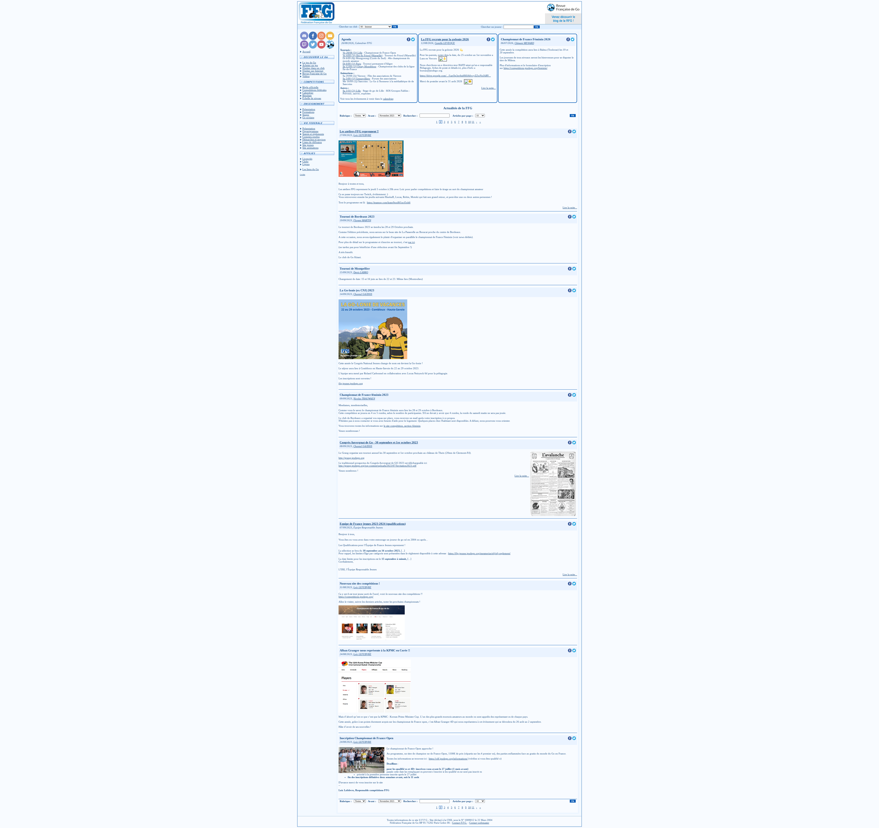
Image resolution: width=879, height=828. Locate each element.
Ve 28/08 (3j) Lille (352, 52)
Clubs (305, 161)
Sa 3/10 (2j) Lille (352, 90)
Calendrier (307, 92)
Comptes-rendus (311, 136)
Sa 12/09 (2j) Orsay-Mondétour (359, 66)
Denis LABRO (360, 272)
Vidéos (305, 76)
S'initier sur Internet (312, 70)
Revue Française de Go (314, 73)
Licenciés (307, 158)
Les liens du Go (310, 169)
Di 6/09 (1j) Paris (352, 63)
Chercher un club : (349, 26)
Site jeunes (308, 145)
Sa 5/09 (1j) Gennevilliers (356, 78)
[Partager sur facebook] (409, 40)
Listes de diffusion (312, 142)
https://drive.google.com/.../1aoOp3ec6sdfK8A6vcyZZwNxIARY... (455, 75)
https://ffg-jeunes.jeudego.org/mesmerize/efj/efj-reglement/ (479, 553)
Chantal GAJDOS (362, 294)
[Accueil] (316, 13)
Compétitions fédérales (314, 90)
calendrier (388, 98)
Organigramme (310, 131)
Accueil (306, 51)
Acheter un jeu (310, 65)
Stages (305, 114)
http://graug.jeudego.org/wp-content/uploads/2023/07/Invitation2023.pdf (377, 465)
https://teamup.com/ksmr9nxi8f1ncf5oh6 (388, 202)
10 (469, 121)
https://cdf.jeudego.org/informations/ (448, 758)
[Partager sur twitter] (413, 40)
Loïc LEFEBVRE (362, 135)
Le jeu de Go (309, 62)
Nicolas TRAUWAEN (364, 398)
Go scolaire (308, 117)
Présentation (308, 109)
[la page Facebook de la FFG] (313, 39)
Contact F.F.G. (459, 822)
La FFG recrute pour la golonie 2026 (445, 39)
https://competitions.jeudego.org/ (356, 596)
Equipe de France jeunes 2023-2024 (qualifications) (373, 523)
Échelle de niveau (311, 98)
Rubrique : (346, 115)
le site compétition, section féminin (402, 425)
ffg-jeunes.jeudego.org (351, 383)
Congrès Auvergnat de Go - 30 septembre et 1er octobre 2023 (379, 442)
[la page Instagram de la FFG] (321, 39)
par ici (411, 242)
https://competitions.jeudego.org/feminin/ (525, 68)
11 (473, 121)
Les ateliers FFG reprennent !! (359, 131)
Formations (308, 112)
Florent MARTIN (362, 220)
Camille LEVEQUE (445, 43)
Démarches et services (314, 139)
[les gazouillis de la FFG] (313, 47)
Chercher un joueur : (492, 26)
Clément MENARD (524, 43)
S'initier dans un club (313, 68)
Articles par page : (463, 115)
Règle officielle (310, 87)
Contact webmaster (479, 822)
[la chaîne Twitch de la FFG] (304, 47)
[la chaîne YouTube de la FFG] (321, 47)
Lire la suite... (488, 88)
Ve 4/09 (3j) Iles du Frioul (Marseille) (363, 55)
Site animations (310, 147)
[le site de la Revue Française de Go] (330, 47)
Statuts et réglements (313, 134)
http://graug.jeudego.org (351, 457)
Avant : (372, 115)
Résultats (307, 95)
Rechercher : (410, 115)
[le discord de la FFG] (304, 39)
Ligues (305, 164)
